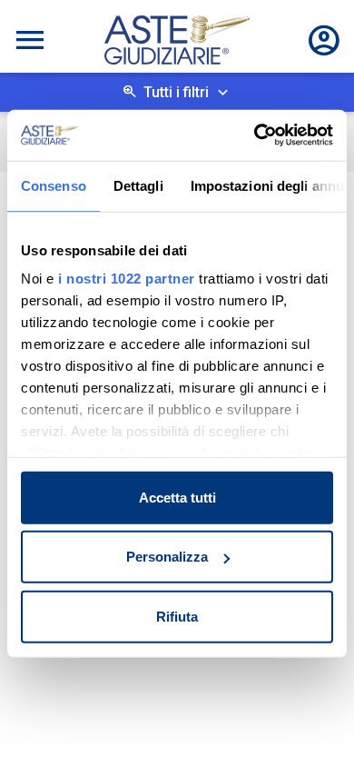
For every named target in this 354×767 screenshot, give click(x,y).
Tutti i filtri (176, 92)
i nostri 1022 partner (126, 278)
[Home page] (177, 40)
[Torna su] (310, 723)
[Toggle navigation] (30, 40)
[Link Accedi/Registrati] (324, 40)
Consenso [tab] (53, 185)
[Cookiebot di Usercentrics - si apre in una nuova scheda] (254, 135)
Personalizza (167, 556)
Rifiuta (177, 615)
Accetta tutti (177, 496)
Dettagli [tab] (138, 185)
